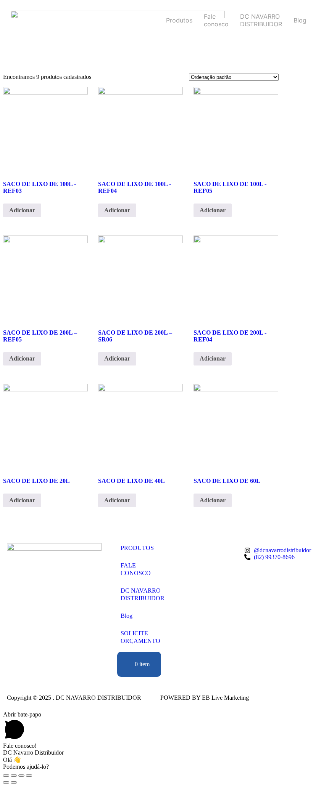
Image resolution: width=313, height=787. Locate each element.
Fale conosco (216, 20)
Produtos (179, 20)
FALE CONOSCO (136, 569)
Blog (300, 20)
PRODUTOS (137, 548)
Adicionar (22, 210)
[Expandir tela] (14, 775)
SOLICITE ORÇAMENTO (140, 637)
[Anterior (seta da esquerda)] (6, 782)
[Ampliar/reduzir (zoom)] (6, 775)
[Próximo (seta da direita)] (14, 782)
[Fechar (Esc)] (29, 775)
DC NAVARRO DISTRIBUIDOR (261, 20)
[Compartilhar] (21, 775)
